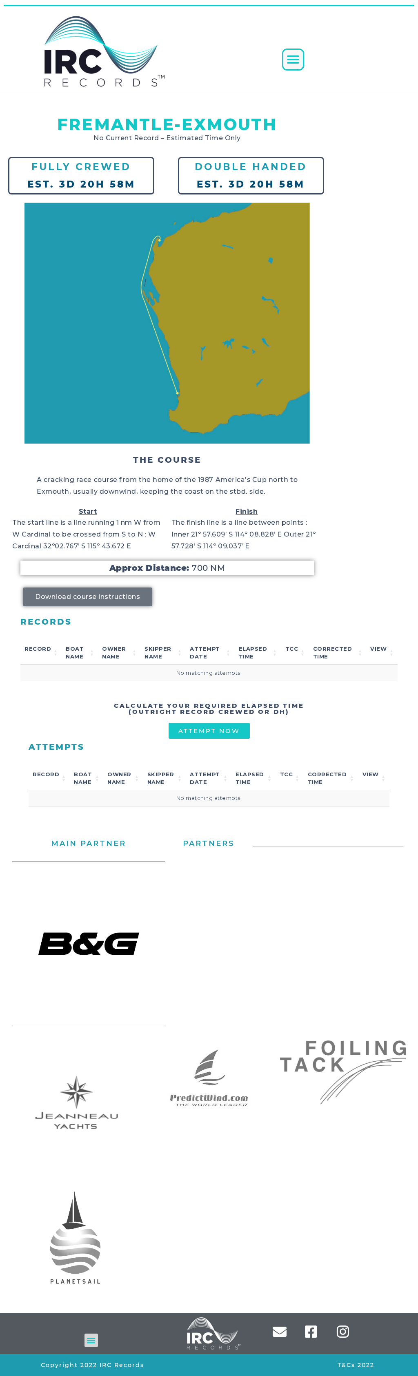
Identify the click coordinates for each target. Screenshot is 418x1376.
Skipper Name (158, 652)
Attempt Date (205, 652)
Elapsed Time (253, 652)
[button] (293, 60)
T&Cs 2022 (356, 1365)
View (378, 648)
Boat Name (75, 652)
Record (37, 648)
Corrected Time (332, 652)
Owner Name (114, 652)
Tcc (291, 648)
